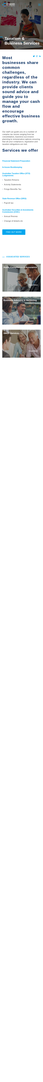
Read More (33, 285)
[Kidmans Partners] (8, 5)
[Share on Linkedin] (40, 56)
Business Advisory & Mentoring (20, 300)
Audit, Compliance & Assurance (20, 267)
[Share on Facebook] (36, 56)
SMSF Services (11, 333)
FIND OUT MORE (14, 232)
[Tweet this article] (34, 56)
